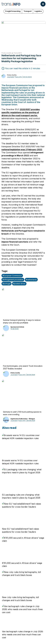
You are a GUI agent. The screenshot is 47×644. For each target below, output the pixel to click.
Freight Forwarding (12, 11)
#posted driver (19, 284)
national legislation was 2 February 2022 (22, 149)
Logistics (38, 11)
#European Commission (12, 275)
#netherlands (31, 280)
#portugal (7, 284)
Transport (27, 11)
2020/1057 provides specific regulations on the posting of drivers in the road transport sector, (21, 112)
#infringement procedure (13, 280)
